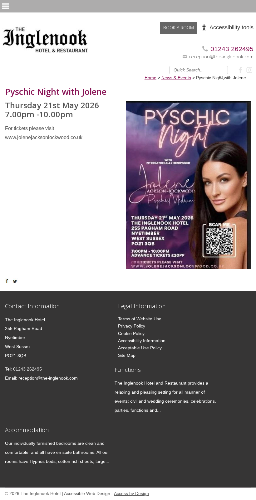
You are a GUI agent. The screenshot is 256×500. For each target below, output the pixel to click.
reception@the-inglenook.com (221, 56)
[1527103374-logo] (45, 36)
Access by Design (131, 493)
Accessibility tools (231, 27)
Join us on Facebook (241, 69)
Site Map (126, 355)
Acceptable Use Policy (140, 347)
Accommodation (27, 430)
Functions (128, 369)
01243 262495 (232, 48)
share (8, 281)
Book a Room (178, 28)
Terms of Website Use (139, 318)
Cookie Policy (131, 333)
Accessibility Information (141, 340)
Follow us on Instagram (249, 69)
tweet (16, 281)
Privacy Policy (131, 325)
